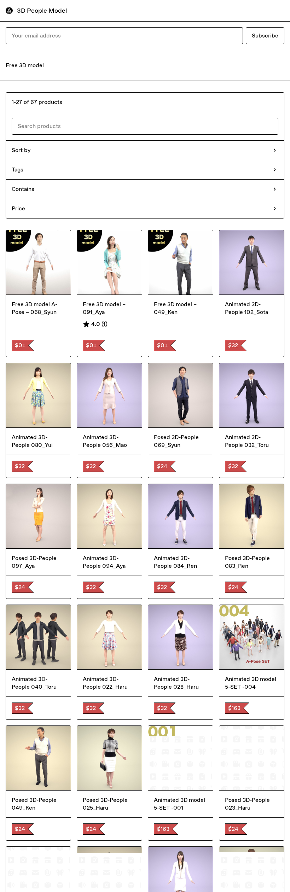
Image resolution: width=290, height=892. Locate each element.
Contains (23, 189)
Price (18, 208)
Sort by (21, 150)
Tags (17, 169)
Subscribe (265, 35)
